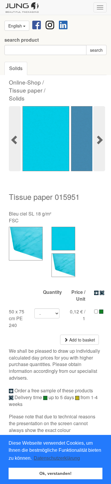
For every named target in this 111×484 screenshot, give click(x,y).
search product (21, 40)
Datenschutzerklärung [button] (57, 458)
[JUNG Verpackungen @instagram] (50, 24)
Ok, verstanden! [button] (55, 473)
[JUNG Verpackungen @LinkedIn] (63, 24)
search (96, 50)
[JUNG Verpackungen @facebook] (36, 24)
